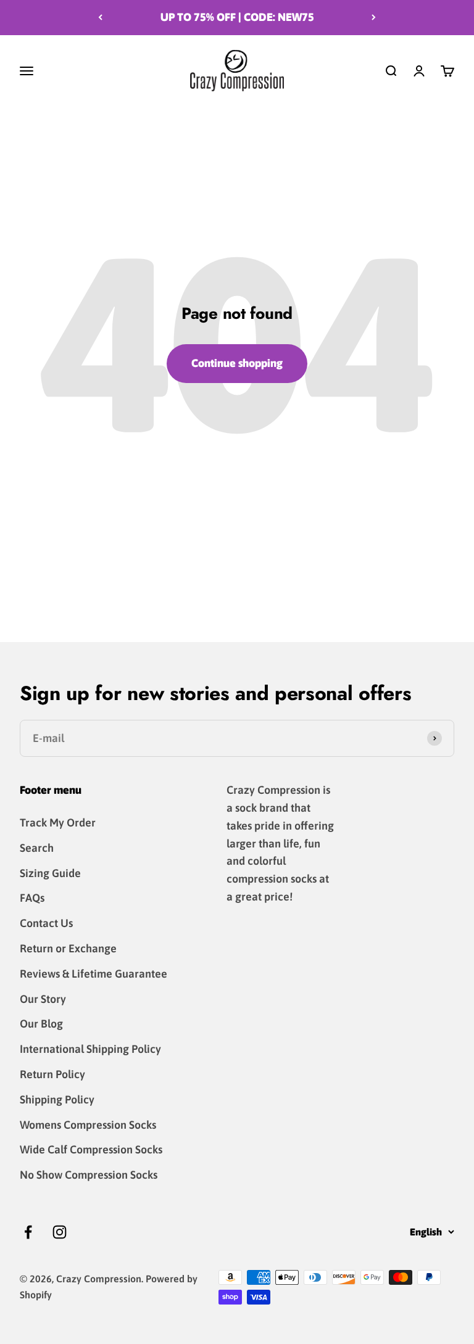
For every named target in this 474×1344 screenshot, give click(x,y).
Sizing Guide (50, 873)
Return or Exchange (68, 948)
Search (37, 847)
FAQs (32, 897)
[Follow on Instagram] (59, 1232)
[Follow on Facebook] (28, 1232)
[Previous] (100, 18)
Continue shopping (237, 363)
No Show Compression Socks (88, 1174)
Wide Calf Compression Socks (91, 1149)
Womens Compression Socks (88, 1124)
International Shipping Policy (90, 1048)
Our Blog (41, 1023)
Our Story (43, 998)
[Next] (374, 18)
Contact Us (46, 923)
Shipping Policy (57, 1099)
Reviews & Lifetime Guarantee (93, 973)
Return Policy (52, 1074)
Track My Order (58, 822)
